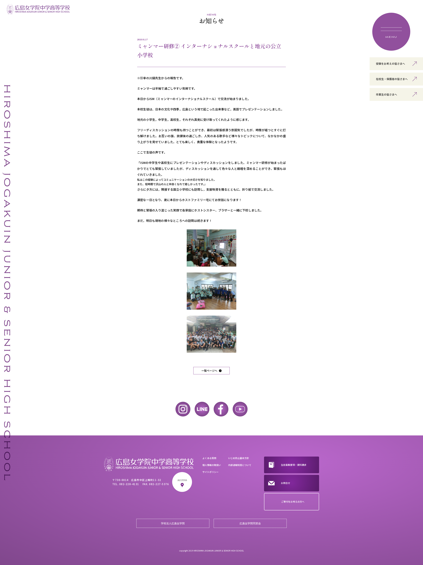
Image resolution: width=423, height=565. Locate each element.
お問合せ (285, 483)
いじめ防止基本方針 (238, 458)
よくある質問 (209, 458)
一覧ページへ (209, 371)
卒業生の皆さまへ (386, 94)
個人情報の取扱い (211, 465)
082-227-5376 (159, 484)
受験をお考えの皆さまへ (390, 64)
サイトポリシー (210, 472)
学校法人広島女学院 (173, 523)
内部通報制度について (239, 465)
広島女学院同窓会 (250, 523)
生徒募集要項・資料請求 (293, 464)
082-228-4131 (129, 484)
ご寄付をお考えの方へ (292, 501)
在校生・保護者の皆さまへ (392, 79)
